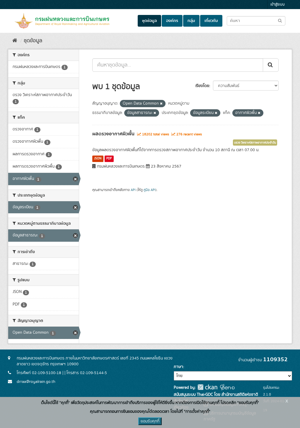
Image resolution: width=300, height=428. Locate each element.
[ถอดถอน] (161, 103)
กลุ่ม (191, 21)
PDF (109, 158)
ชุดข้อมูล (149, 21)
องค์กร (172, 21)
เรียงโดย (202, 86)
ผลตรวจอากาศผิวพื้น (113, 134)
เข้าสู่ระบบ (277, 4)
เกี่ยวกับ (211, 21)
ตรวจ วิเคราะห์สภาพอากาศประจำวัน (255, 143)
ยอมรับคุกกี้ (150, 421)
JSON (97, 158)
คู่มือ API (150, 189)
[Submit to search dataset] (279, 20)
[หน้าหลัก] (14, 41)
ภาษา (178, 367)
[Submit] (271, 65)
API (133, 189)
